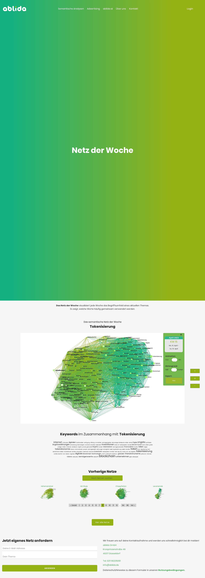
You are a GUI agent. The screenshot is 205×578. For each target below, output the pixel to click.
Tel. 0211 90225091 (112, 561)
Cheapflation (121, 486)
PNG (173, 381)
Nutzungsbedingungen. (171, 570)
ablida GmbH (109, 545)
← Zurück (73, 505)
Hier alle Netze (102, 522)
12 (116, 505)
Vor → (133, 505)
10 (109, 505)
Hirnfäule (84, 486)
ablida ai (108, 8)
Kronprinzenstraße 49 (114, 549)
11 (113, 505)
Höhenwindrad (47, 486)
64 (123, 505)
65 (127, 505)
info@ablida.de (111, 565)
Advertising (93, 8)
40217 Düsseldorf (111, 553)
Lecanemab (158, 486)
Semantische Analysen (71, 8)
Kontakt (133, 8)
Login (190, 8)
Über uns (121, 8)
